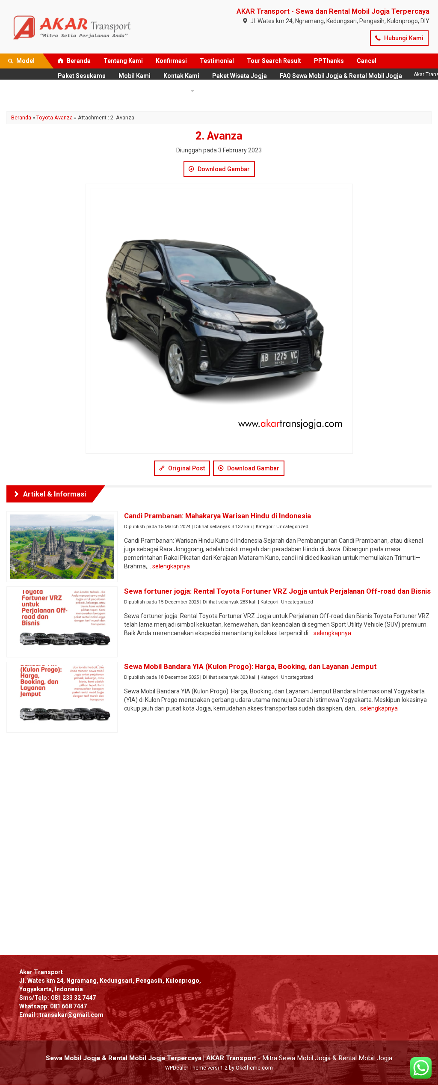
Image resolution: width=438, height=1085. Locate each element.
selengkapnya (171, 566)
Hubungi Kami (403, 38)
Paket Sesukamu (82, 75)
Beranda (78, 60)
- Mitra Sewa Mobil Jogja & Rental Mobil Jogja (219, 1058)
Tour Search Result (274, 60)
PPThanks (329, 60)
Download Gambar (223, 169)
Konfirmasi (171, 60)
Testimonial (217, 60)
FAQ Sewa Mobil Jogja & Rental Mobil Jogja (341, 75)
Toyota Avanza (54, 117)
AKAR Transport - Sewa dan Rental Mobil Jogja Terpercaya (333, 11)
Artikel (174, 90)
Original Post (186, 468)
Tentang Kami (123, 60)
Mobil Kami (134, 75)
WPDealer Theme (185, 1068)
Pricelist (77, 90)
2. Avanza (219, 136)
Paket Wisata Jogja (239, 75)
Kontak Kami (181, 75)
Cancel (366, 60)
